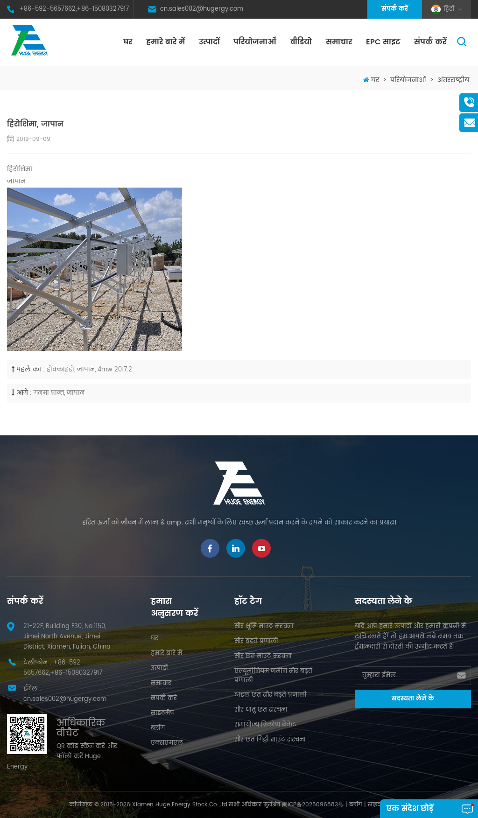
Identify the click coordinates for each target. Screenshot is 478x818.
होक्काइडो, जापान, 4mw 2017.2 (89, 370)
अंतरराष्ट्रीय (453, 80)
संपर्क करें (394, 9)
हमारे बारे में (165, 42)
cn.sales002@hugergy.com (201, 9)
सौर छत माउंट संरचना (263, 656)
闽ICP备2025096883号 (313, 804)
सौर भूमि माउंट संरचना (264, 626)
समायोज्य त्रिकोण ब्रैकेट (265, 725)
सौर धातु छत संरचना (261, 710)
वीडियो (301, 42)
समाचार (339, 42)
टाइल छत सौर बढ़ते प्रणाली (270, 695)
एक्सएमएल (167, 743)
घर (127, 42)
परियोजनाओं (254, 42)
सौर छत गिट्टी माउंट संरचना (270, 740)
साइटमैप (162, 713)
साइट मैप (379, 804)
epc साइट (383, 42)
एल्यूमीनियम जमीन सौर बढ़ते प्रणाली (273, 675)
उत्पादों (209, 42)
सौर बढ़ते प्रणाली (256, 641)
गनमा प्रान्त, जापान (59, 393)
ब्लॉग (158, 728)
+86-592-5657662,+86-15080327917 (74, 9)
